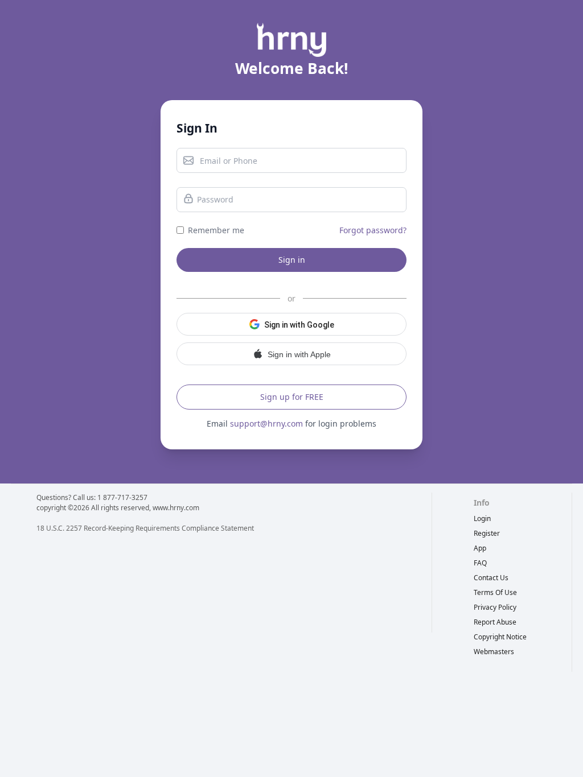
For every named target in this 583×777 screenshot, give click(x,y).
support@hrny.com (266, 423)
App (480, 548)
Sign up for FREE (291, 396)
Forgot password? (373, 230)
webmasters (494, 651)
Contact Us (491, 577)
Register (487, 533)
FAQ (480, 563)
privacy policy (495, 607)
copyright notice (500, 637)
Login (482, 518)
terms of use (495, 592)
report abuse (495, 622)
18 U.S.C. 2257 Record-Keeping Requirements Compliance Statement (145, 528)
